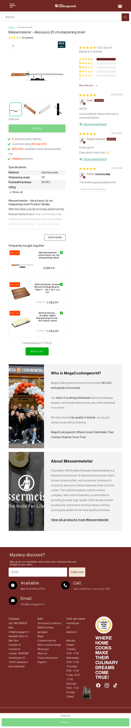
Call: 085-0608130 (18, 623)
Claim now (77, 572)
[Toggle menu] (13, 6)
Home (11, 27)
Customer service (47, 641)
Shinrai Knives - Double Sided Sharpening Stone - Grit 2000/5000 (47, 317)
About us (42, 653)
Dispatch (42, 662)
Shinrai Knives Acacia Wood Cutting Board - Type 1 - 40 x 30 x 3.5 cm (47, 288)
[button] (120, 6)
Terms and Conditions (49, 623)
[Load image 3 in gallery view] (44, 109)
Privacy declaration (48, 658)
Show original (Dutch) (95, 124)
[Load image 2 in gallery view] (30, 109)
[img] (87, 95)
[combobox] (65, 17)
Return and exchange (49, 645)
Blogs (40, 636)
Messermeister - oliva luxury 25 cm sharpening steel (49, 255)
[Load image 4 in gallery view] (58, 109)
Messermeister (25, 27)
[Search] (125, 17)
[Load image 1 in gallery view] (15, 109)
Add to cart (37, 351)
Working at (43, 649)
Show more (55, 237)
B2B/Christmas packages (46, 630)
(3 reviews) (27, 37)
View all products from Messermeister (80, 519)
